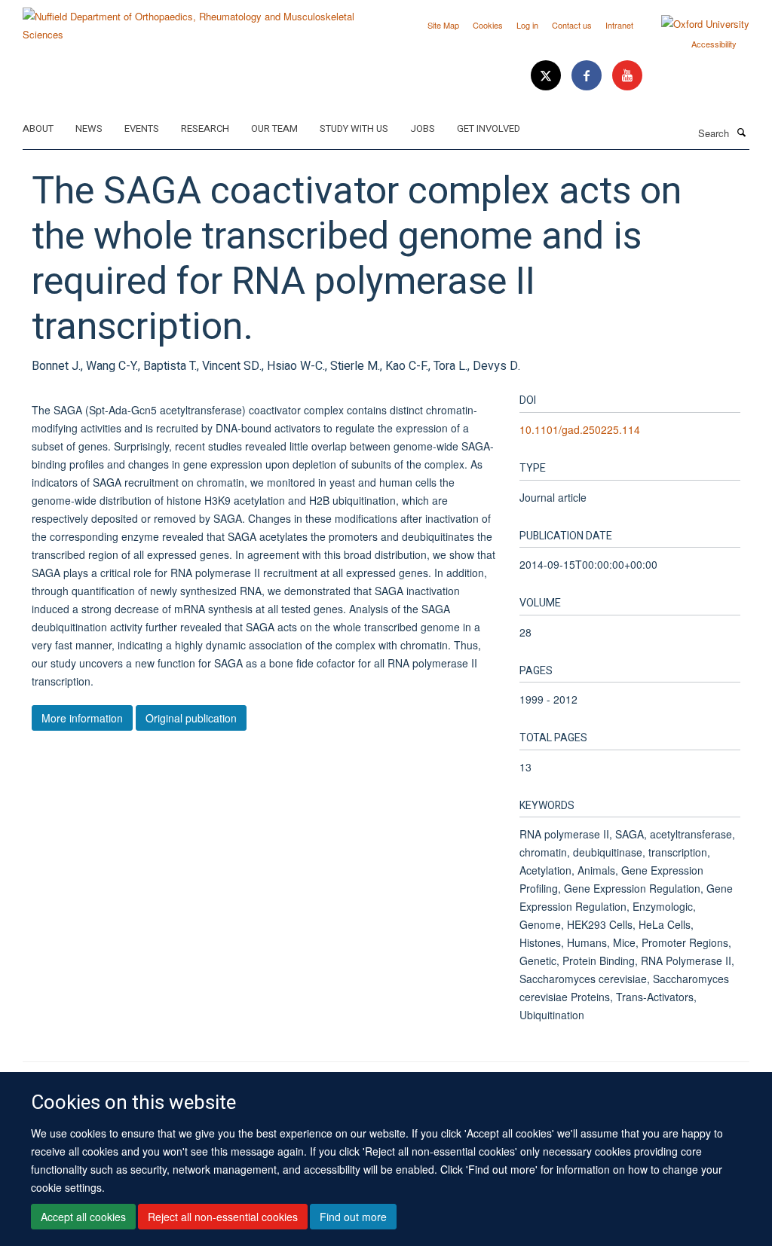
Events (141, 128)
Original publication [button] (191, 717)
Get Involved (488, 128)
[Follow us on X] (547, 76)
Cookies (488, 25)
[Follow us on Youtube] (627, 76)
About (38, 128)
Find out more (353, 1216)
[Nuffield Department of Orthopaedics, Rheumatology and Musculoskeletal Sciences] (199, 20)
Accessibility (714, 44)
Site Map (443, 25)
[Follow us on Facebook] (588, 76)
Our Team (274, 128)
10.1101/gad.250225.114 (579, 429)
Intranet (619, 25)
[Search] (741, 132)
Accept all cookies (83, 1216)
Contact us (572, 25)
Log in (527, 25)
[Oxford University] (694, 24)
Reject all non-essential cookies (223, 1216)
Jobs (422, 128)
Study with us (354, 128)
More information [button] (82, 717)
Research (205, 128)
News (89, 128)
